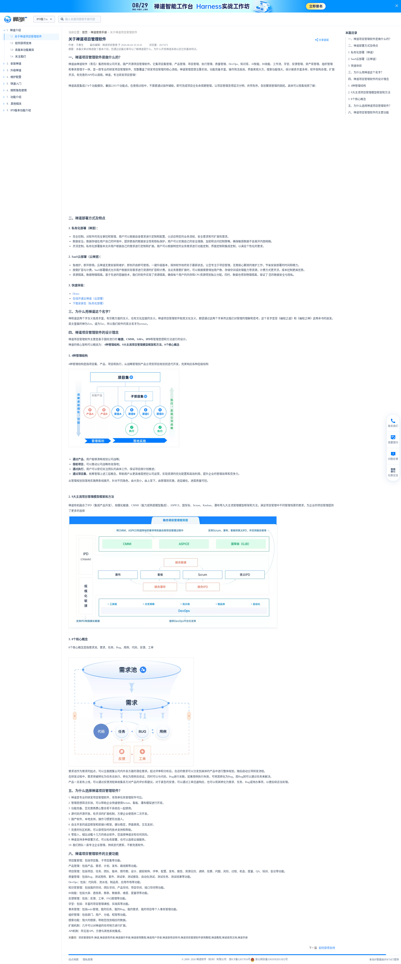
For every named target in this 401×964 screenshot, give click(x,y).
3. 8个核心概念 (357, 99)
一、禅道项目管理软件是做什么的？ (370, 38)
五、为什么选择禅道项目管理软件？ (370, 105)
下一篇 (322, 947)
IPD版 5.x (42, 19)
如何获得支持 (23, 43)
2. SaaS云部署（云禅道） (363, 59)
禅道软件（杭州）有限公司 (211, 959)
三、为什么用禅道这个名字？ (365, 72)
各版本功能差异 (24, 49)
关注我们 (20, 56)
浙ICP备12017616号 (239, 959)
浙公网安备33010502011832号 (271, 959)
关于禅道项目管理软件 (28, 36)
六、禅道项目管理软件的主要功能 (368, 112)
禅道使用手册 (99, 32)
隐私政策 (88, 959)
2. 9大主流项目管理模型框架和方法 (369, 92)
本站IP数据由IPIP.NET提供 (384, 959)
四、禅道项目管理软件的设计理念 (368, 79)
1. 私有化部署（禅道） (361, 52)
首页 (85, 32)
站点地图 (74, 959)
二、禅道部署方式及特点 (363, 45)
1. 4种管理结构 (357, 85)
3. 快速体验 (355, 65)
